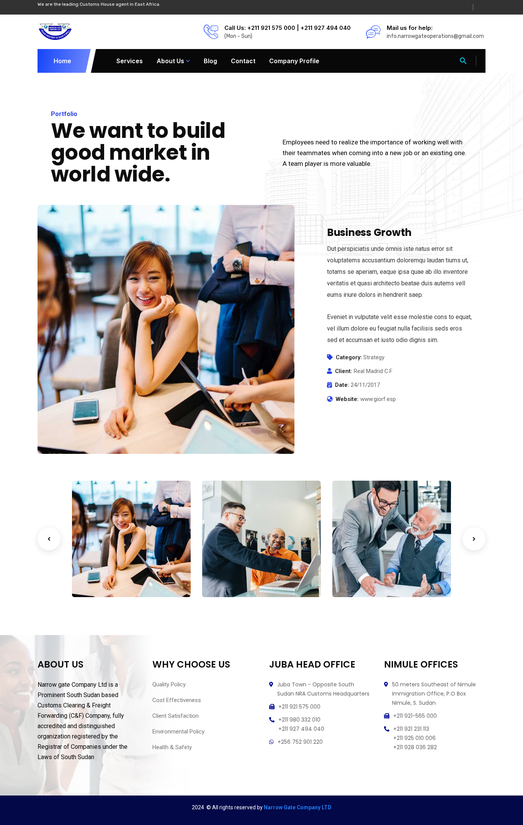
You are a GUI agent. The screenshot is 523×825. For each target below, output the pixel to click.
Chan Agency (368, 570)
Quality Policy (169, 684)
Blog (210, 61)
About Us (170, 61)
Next (474, 538)
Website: (347, 399)
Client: (343, 371)
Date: (342, 384)
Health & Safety (172, 747)
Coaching (97, 581)
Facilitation (230, 581)
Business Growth (112, 570)
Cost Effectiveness (176, 700)
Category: (349, 357)
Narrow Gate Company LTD (297, 807)
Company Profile (294, 61)
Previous (49, 538)
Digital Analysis (241, 570)
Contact (243, 61)
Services (129, 61)
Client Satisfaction (175, 715)
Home (62, 61)
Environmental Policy (178, 731)
